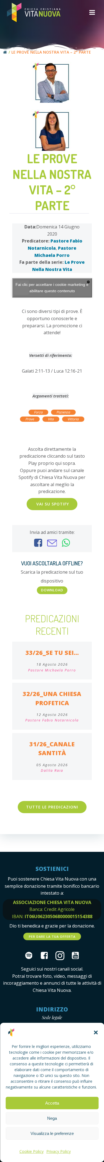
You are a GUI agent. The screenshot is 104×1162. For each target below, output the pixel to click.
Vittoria (73, 419)
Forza (38, 412)
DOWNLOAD (52, 590)
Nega (52, 1118)
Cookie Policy (31, 1151)
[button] (95, 1032)
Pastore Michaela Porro (52, 670)
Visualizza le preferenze (52, 1133)
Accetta (52, 1103)
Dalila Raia (52, 770)
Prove (30, 419)
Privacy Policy (58, 1151)
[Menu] (92, 12)
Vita (51, 419)
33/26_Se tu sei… (52, 653)
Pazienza (63, 412)
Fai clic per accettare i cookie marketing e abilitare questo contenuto (52, 287)
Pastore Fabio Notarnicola (52, 720)
